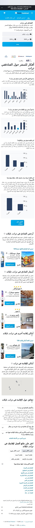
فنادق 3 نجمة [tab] (28, 455)
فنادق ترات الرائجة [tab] (27, 459)
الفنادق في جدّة (29, 493)
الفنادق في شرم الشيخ (27, 473)
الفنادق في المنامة (28, 488)
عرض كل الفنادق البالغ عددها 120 (23, 249)
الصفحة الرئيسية (29, 521)
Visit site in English (17, 8)
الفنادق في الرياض (28, 485)
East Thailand (11, 521)
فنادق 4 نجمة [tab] (18, 455)
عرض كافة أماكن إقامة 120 (25, 340)
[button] (2, 8)
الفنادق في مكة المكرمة (26, 475)
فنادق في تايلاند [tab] (15, 459)
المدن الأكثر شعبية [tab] (27, 451)
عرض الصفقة (10, 264)
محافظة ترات (22, 525)
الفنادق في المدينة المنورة (26, 483)
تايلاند (22, 521)
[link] (17, 223)
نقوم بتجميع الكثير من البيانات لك (22, 510)
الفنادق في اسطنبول (27, 470)
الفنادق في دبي (29, 478)
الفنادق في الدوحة (28, 468)
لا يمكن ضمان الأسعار (25, 502)
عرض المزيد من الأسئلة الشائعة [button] (17, 438)
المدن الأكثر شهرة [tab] (15, 451)
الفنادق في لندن (29, 490)
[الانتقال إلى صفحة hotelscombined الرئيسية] (22, 13)
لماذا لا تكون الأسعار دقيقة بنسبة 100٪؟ (20, 513)
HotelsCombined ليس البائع (23, 507)
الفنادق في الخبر (28, 480)
